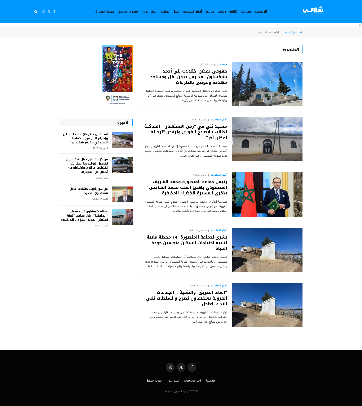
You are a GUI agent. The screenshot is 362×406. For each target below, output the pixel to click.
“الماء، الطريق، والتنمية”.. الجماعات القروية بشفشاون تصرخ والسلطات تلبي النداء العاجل (186, 298)
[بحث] (36, 11)
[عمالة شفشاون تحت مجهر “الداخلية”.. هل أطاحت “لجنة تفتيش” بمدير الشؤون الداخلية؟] (122, 217)
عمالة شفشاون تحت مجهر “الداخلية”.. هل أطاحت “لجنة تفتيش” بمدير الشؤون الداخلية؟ (84, 215)
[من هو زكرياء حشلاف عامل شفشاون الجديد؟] (122, 194)
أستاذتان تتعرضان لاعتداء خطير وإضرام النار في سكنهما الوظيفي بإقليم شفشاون (85, 138)
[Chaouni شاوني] (313, 11)
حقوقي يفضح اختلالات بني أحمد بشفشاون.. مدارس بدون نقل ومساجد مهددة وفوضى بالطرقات (188, 77)
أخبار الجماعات (192, 11)
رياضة (222, 11)
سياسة (246, 11)
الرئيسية (260, 11)
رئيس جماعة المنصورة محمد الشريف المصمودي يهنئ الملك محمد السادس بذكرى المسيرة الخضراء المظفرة (188, 187)
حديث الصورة (104, 11)
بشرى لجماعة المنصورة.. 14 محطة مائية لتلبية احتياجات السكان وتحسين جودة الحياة (187, 243)
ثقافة (233, 11)
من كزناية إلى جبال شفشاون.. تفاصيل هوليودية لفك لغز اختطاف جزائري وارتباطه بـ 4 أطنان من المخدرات (86, 165)
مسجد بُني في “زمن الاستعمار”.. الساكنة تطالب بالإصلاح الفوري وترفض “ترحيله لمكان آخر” (185, 132)
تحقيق (164, 11)
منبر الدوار (148, 11)
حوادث (209, 11)
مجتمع (223, 64)
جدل (176, 11)
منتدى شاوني (128, 11)
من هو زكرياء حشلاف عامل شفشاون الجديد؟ (89, 191)
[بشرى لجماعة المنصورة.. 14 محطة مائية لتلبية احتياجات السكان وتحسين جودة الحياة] (267, 250)
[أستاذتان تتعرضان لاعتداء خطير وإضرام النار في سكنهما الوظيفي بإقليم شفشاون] (122, 140)
